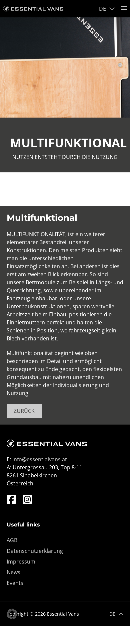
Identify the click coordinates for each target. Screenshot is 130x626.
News (13, 572)
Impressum (21, 561)
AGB (12, 540)
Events (15, 583)
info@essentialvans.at (39, 459)
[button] (12, 614)
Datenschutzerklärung (35, 551)
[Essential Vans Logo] (33, 9)
